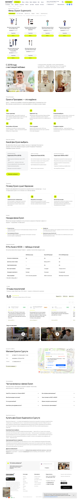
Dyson (14, 6)
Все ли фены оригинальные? (49, 393)
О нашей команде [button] (59, 89)
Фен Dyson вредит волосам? (13, 397)
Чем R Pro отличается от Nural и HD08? (15, 393)
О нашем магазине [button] (42, 89)
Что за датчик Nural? (11, 401)
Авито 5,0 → (71, 296)
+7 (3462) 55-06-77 (16, 361)
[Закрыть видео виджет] (9, 487)
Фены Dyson (19, 6)
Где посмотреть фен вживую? (49, 405)
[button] (17, 2)
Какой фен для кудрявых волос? (14, 405)
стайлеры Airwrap (28, 450)
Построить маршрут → (11, 366)
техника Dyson (26, 451)
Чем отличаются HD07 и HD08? (49, 397)
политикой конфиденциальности (51, 496)
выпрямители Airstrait (37, 450)
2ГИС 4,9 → (65, 296)
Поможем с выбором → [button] (13, 174)
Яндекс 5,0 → (59, 296)
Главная (9, 6)
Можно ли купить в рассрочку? (49, 401)
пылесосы (44, 450)
